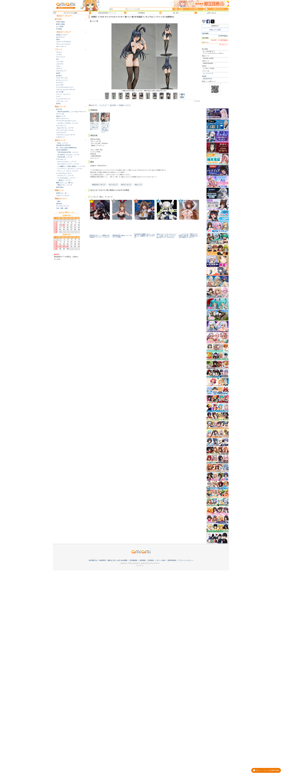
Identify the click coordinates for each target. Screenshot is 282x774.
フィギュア (103, 105)
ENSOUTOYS (207, 79)
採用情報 (143, 560)
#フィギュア (113, 184)
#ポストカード (126, 184)
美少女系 (113, 105)
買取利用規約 (172, 560)
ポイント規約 (161, 560)
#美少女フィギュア (99, 184)
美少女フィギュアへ (65, 16)
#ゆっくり (138, 184)
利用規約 (151, 560)
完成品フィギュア (124, 105)
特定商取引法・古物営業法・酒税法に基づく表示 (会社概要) (108, 560)
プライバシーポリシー (186, 560)
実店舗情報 (133, 560)
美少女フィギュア (64, 32)
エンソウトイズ (208, 73)
